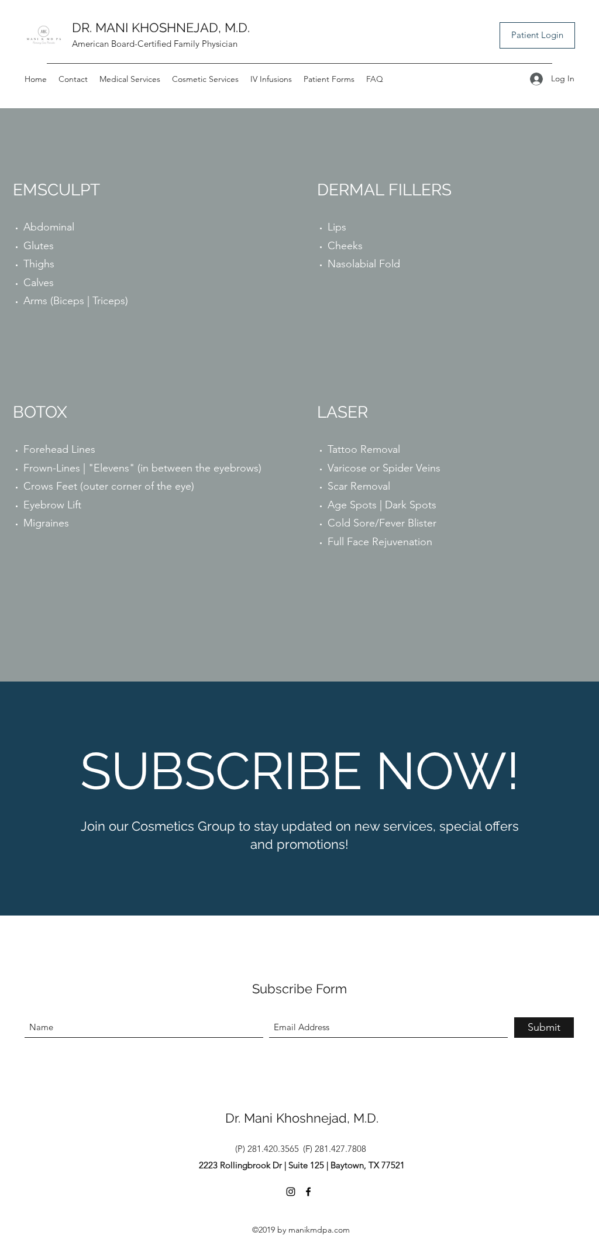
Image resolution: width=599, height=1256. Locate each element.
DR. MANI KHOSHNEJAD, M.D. (161, 27)
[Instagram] (291, 1191)
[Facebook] (308, 1191)
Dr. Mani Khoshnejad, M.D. (301, 1118)
